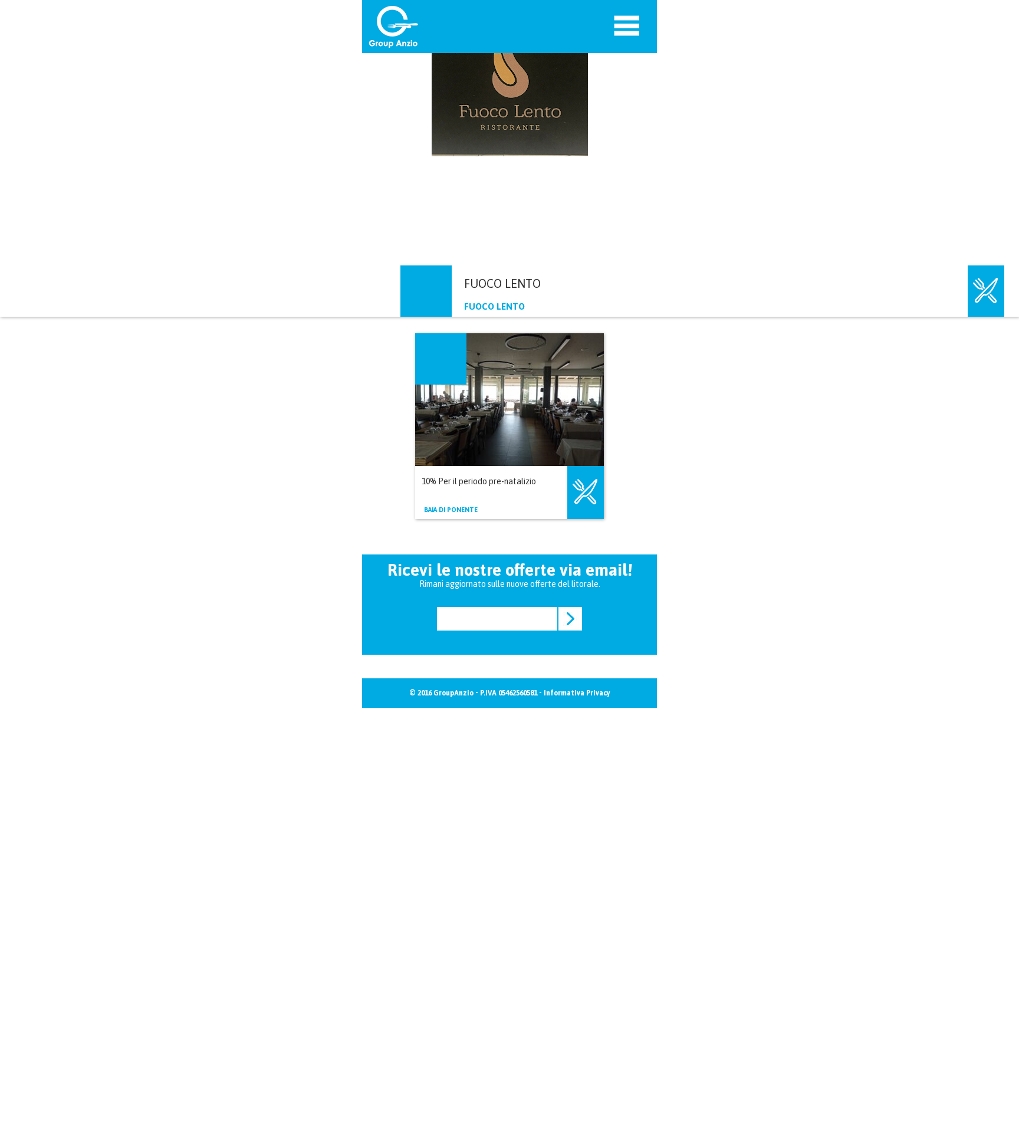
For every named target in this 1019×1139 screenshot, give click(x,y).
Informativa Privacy (577, 693)
